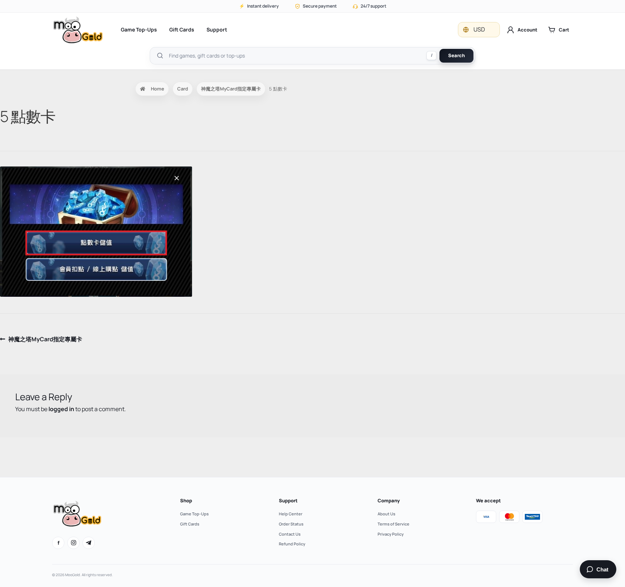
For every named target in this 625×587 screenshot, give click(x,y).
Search (456, 55)
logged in (61, 409)
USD (479, 29)
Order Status (291, 524)
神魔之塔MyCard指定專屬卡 (231, 88)
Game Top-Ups (139, 29)
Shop (186, 500)
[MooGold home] (77, 30)
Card (182, 88)
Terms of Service (393, 524)
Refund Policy (292, 543)
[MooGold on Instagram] (73, 543)
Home (157, 88)
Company (389, 500)
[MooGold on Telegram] (88, 543)
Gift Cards (181, 29)
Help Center (290, 513)
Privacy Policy (391, 534)
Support (217, 29)
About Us (386, 513)
